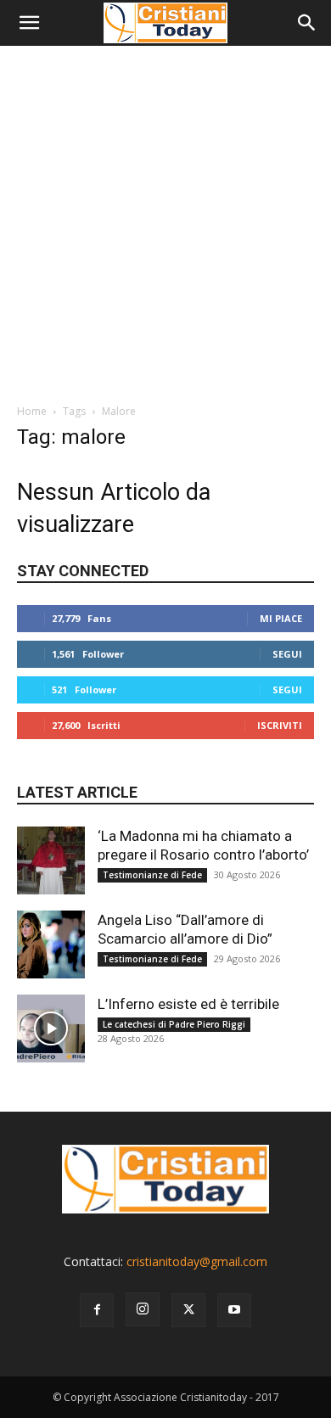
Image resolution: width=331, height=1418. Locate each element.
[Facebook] (97, 1310)
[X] (188, 1310)
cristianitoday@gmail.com (196, 1261)
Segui (287, 653)
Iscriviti (279, 725)
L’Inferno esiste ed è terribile (188, 1003)
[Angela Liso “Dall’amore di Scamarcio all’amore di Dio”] (51, 944)
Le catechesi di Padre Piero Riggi (174, 1024)
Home (32, 411)
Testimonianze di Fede (152, 875)
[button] (29, 23)
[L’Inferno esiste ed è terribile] (51, 1028)
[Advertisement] (165, 219)
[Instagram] (143, 1309)
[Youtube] (234, 1310)
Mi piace (281, 618)
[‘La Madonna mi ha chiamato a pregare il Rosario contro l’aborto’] (51, 860)
